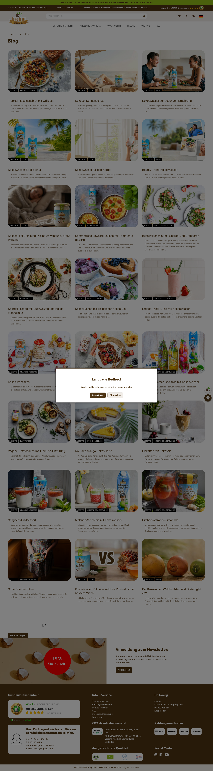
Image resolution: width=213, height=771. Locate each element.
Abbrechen (155, 371)
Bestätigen (97, 395)
